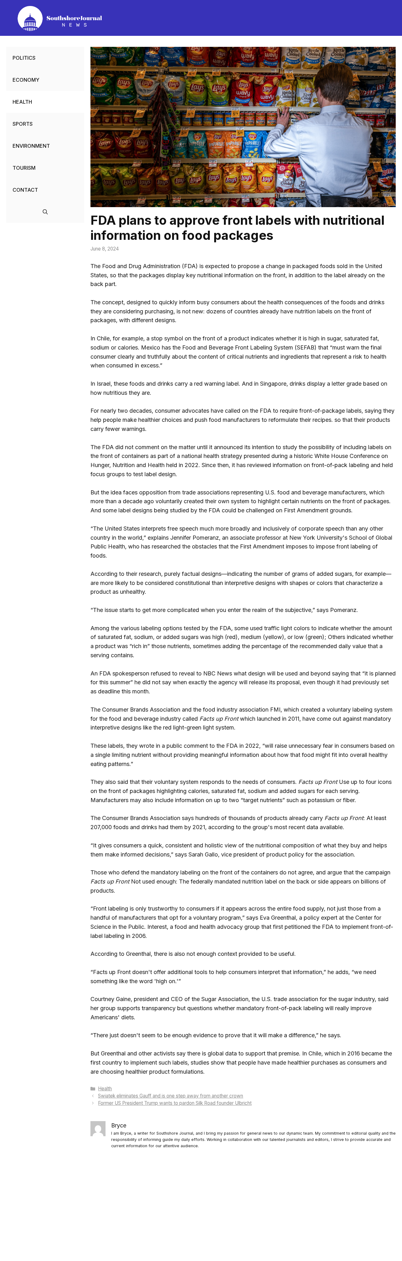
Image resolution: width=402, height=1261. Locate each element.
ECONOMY (26, 80)
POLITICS (24, 58)
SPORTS (23, 124)
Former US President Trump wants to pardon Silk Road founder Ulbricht (175, 1103)
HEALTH (22, 102)
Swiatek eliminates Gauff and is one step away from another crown (170, 1096)
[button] (45, 212)
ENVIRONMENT (31, 146)
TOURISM (24, 168)
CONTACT (25, 190)
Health (105, 1089)
